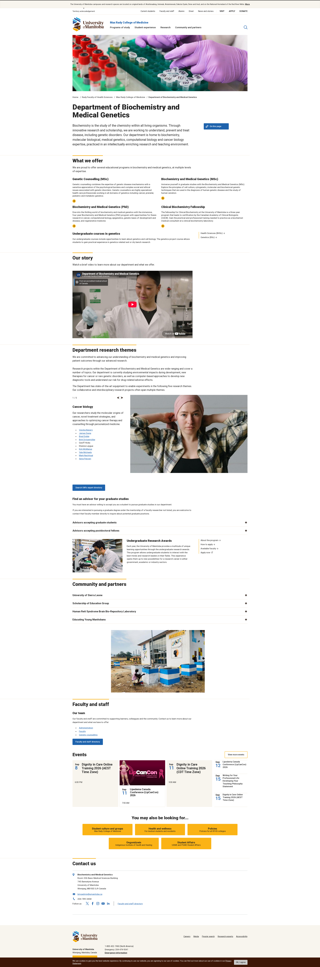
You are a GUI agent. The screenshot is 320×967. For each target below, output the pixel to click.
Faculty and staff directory (88, 742)
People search (208, 936)
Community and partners (188, 27)
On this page (215, 126)
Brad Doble (84, 436)
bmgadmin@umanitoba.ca (90, 894)
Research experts (225, 936)
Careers (187, 936)
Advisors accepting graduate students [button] (94, 522)
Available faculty (208, 548)
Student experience (145, 27)
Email (191, 11)
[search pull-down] (246, 27)
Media (196, 936)
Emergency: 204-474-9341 (116, 949)
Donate (244, 11)
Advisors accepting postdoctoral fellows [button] (95, 530)
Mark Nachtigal (86, 455)
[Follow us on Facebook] (92, 903)
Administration (86, 728)
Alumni (181, 11)
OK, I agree (241, 962)
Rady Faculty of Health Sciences (97, 97)
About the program (209, 540)
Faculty (82, 731)
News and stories (206, 11)
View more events (236, 754)
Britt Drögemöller (87, 439)
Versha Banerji (86, 430)
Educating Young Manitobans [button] (89, 619)
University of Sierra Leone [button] (87, 595)
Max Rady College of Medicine (129, 22)
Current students (148, 11)
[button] (118, 398)
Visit (222, 11)
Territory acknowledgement (83, 11)
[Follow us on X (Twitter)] (87, 903)
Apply (232, 11)
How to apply (207, 544)
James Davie (85, 433)
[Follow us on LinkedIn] (108, 903)
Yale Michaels (85, 452)
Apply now (205, 552)
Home (75, 97)
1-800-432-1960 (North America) (119, 946)
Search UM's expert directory (89, 487)
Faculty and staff (167, 11)
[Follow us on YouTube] (103, 903)
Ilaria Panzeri (85, 458)
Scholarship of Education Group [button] (90, 603)
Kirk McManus (85, 449)
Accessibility (242, 936)
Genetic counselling (88, 735)
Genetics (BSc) (208, 237)
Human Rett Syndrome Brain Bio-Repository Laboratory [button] (104, 611)
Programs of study (120, 27)
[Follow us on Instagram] (98, 903)
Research (165, 27)
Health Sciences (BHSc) (212, 233)
